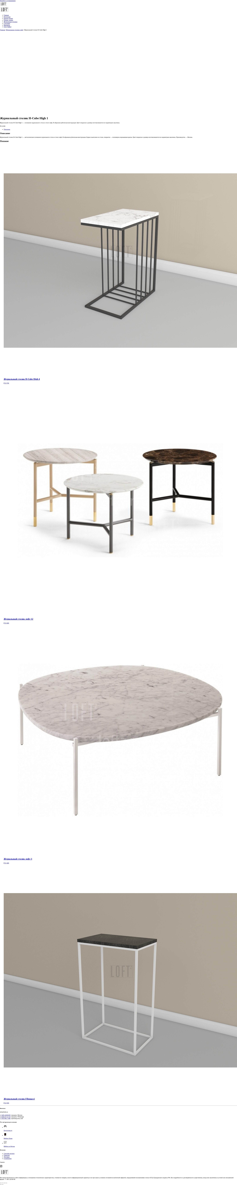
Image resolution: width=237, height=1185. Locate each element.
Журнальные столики (10, 22)
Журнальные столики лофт (14, 30)
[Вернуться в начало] (3, 6)
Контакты (7, 25)
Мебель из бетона (9, 1146)
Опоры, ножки (8, 20)
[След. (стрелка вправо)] (2, 1184)
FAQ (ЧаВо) (7, 27)
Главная (6, 15)
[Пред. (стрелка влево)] (0, 1184)
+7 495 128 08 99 (5, 1115)
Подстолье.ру (8, 1130)
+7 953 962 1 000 (5, 1118)
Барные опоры (8, 18)
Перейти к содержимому (8, 1)
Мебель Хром (8, 1138)
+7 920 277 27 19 (5, 1117)
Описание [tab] (7, 129)
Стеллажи (7, 23)
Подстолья (7, 17)
